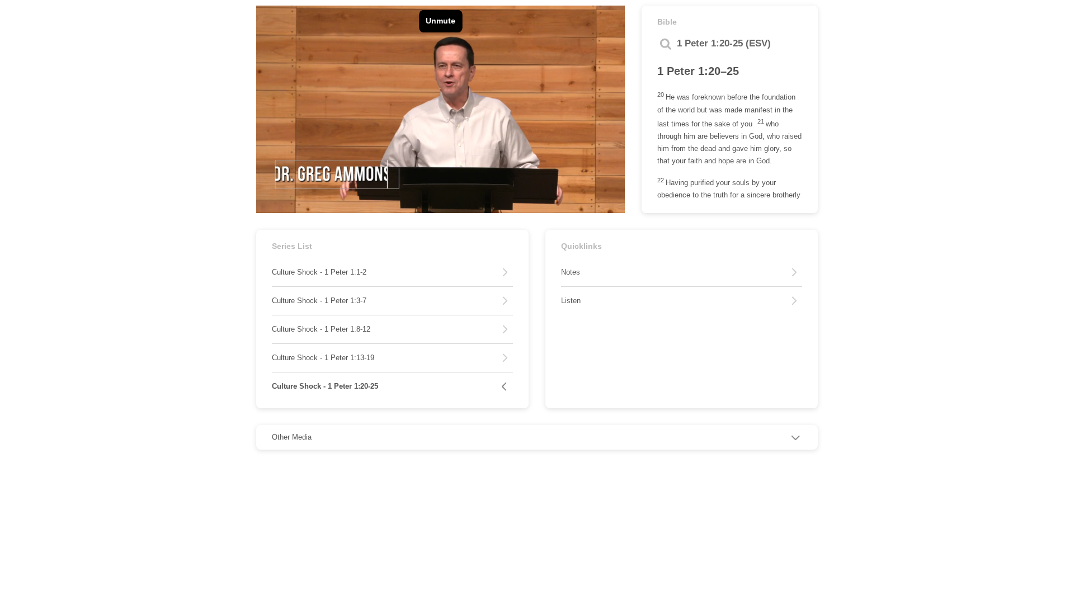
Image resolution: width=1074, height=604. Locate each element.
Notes (570, 272)
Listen (571, 300)
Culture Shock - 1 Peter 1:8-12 (321, 329)
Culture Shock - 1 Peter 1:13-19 (323, 357)
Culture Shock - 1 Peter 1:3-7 (319, 300)
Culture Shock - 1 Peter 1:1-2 (319, 272)
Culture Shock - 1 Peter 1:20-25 (325, 386)
